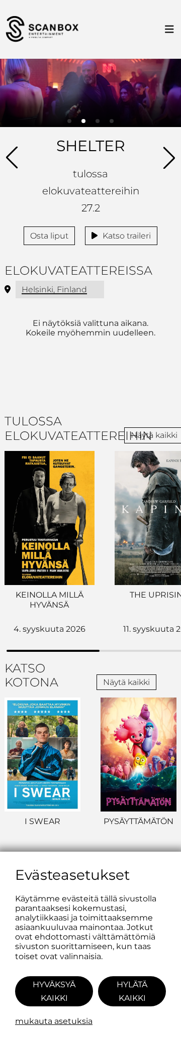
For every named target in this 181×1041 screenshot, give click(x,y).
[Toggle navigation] (169, 29)
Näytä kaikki (126, 682)
